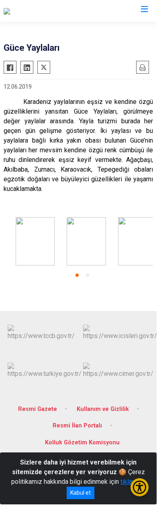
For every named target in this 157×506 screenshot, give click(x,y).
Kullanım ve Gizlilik (103, 409)
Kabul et (80, 492)
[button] (77, 275)
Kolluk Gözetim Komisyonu (82, 442)
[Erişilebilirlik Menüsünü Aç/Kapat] (139, 487)
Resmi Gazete (37, 409)
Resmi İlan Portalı (77, 425)
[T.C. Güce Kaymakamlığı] (36, 11)
